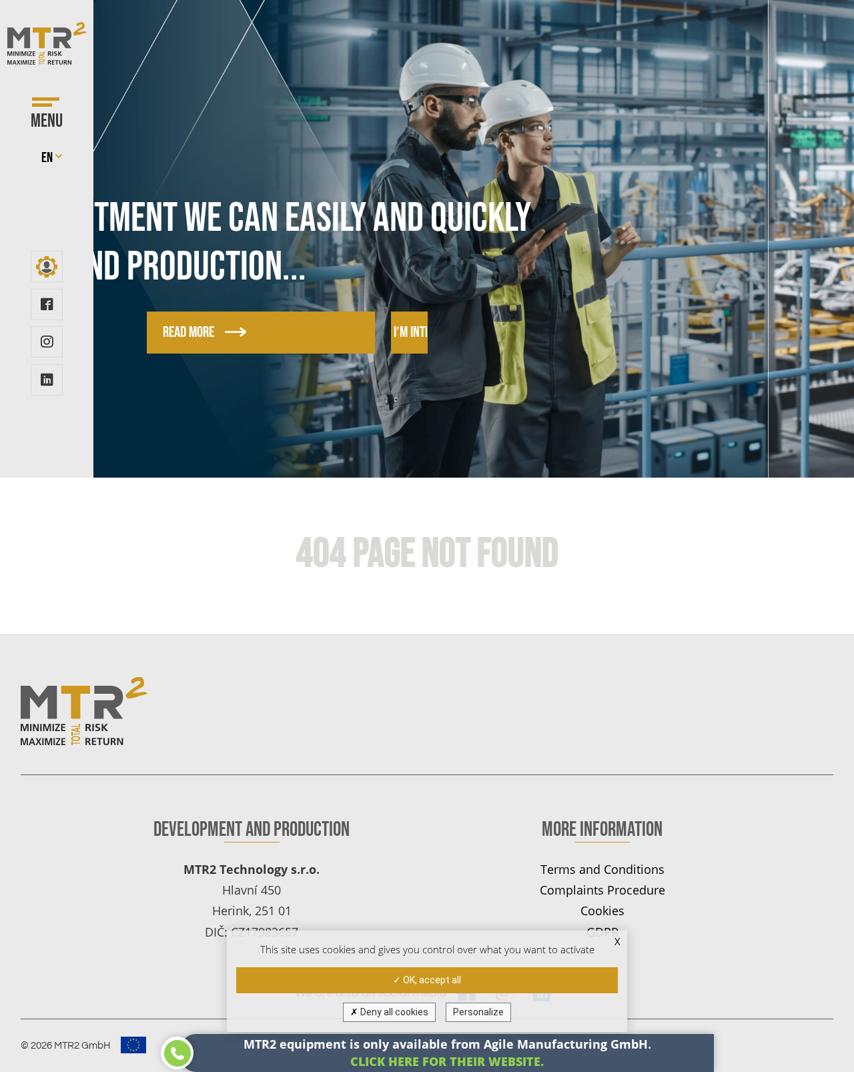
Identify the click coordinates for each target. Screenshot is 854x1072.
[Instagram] (46, 342)
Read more (188, 332)
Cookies (602, 910)
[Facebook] (46, 305)
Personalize (478, 1012)
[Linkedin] (46, 380)
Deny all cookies (393, 1012)
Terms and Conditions (602, 869)
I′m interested (442, 332)
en (47, 157)
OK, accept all (431, 980)
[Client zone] (46, 266)
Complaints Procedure (602, 889)
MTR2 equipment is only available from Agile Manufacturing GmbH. (447, 1052)
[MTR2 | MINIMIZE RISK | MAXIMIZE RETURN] (47, 43)
